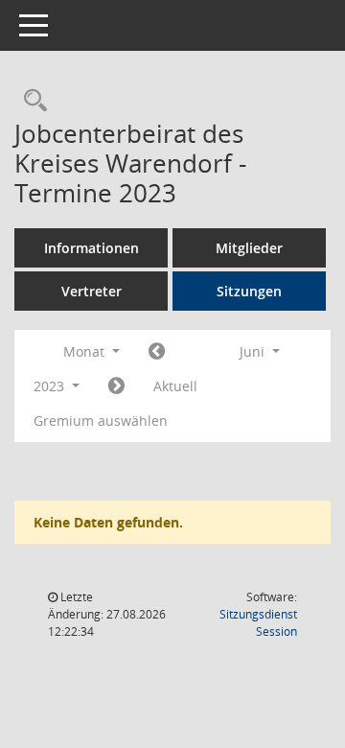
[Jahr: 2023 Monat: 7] (116, 386)
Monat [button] (85, 351)
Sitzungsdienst (258, 623)
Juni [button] (254, 351)
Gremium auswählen (101, 420)
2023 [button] (51, 386)
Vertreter (91, 291)
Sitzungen (249, 291)
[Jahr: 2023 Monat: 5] (156, 352)
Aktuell (175, 386)
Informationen (91, 248)
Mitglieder (249, 248)
